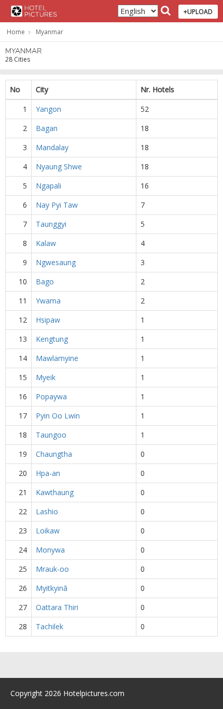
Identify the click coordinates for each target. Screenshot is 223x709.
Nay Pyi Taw (57, 205)
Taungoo (51, 435)
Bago (45, 281)
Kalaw (46, 243)
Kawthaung (55, 492)
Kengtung (52, 339)
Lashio (47, 511)
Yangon (48, 109)
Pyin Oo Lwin (58, 416)
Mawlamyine (57, 358)
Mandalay (52, 147)
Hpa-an (48, 473)
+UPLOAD (198, 11)
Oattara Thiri (57, 607)
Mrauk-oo (52, 569)
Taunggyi (51, 224)
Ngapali (48, 186)
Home (16, 31)
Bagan (47, 128)
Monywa (50, 550)
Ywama (48, 301)
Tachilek (49, 626)
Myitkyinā (51, 588)
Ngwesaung (56, 262)
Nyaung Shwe (59, 166)
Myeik (45, 377)
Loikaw (48, 531)
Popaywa (51, 396)
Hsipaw (48, 320)
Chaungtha (54, 454)
